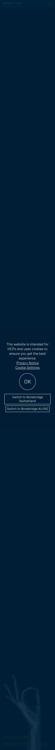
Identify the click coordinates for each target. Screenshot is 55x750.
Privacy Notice (27, 363)
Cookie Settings (27, 368)
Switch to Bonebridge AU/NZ (27, 409)
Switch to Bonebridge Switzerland (27, 399)
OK (27, 381)
